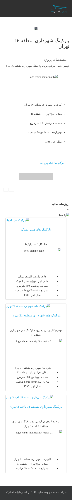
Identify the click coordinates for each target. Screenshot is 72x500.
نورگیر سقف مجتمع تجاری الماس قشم (44, 176)
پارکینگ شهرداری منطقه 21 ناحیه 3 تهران (35, 407)
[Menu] (29, 8)
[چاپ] (6, 190)
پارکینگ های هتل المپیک (36, 229)
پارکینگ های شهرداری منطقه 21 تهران (36, 315)
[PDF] (11, 190)
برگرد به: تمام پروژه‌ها (52, 163)
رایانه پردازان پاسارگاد (18, 492)
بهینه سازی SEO (40, 492)
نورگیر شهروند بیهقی (27, 176)
